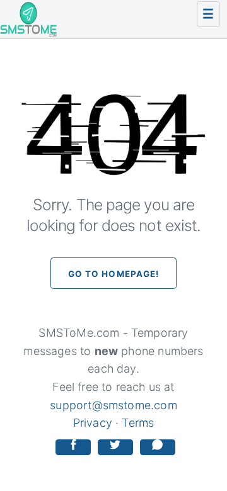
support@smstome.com (113, 405)
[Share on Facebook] (73, 447)
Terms (138, 422)
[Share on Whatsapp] (157, 447)
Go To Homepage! (114, 274)
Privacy (92, 422)
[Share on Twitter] (115, 447)
